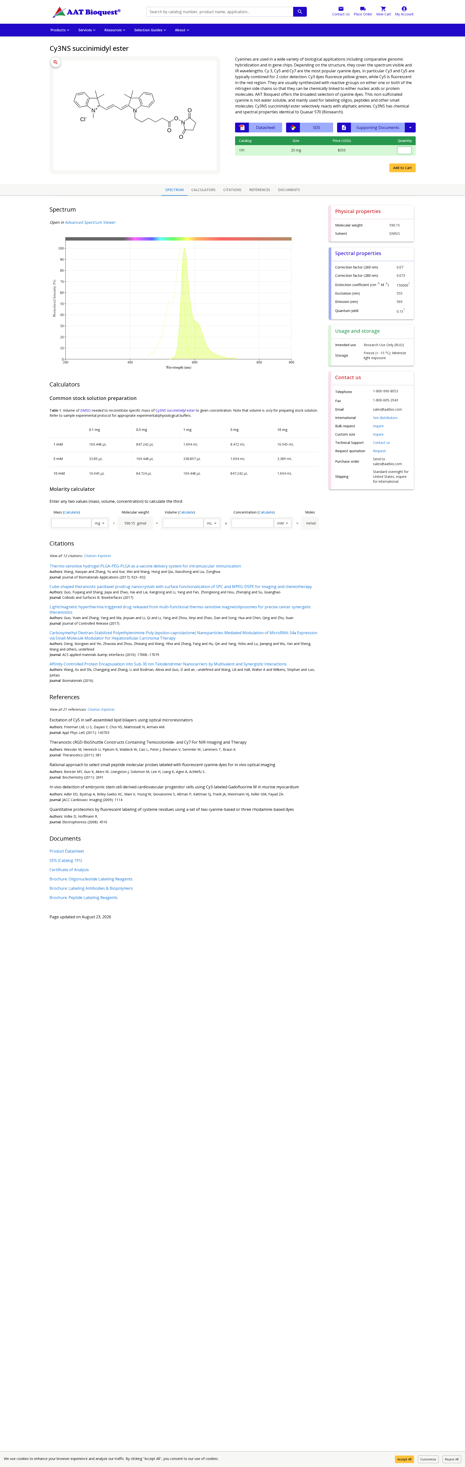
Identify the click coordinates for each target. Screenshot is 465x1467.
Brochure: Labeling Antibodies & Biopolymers (91, 888)
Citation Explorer (97, 555)
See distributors (385, 417)
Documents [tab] (289, 189)
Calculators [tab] (203, 189)
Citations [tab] (232, 189)
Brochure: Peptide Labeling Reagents (84, 897)
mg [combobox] (97, 523)
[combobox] (219, 11)
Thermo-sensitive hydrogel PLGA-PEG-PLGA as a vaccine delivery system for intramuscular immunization (145, 566)
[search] (300, 12)
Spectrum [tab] (174, 189)
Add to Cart (402, 167)
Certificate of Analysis (69, 869)
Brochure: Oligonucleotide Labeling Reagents (91, 879)
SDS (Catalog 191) (66, 860)
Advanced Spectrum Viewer (90, 222)
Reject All (452, 1459)
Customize (428, 1459)
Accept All (404, 1459)
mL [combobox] (209, 523)
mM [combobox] (280, 523)
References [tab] (259, 189)
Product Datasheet (67, 851)
